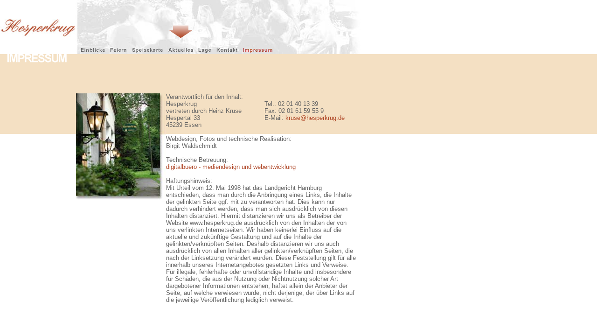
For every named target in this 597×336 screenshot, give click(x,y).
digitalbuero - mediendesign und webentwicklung (231, 166)
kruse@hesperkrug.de (315, 117)
